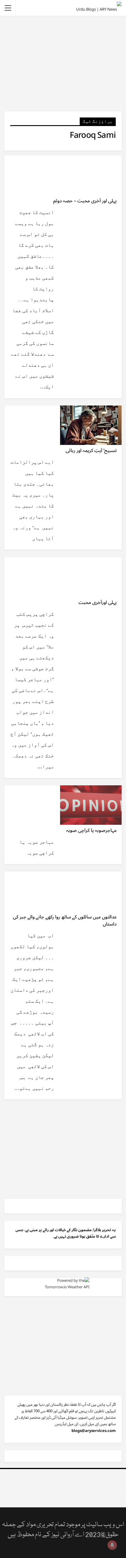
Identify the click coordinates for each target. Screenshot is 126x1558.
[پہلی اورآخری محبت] (91, 577)
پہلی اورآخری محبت (98, 602)
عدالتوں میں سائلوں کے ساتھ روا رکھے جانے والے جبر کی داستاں (65, 920)
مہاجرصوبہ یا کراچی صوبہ (91, 830)
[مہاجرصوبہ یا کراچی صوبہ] (91, 805)
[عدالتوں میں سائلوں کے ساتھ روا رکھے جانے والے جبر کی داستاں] (91, 891)
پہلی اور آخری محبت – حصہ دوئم (85, 201)
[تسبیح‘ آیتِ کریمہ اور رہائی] (91, 425)
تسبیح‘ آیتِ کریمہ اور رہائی (91, 451)
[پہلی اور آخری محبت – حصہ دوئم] (91, 175)
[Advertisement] (63, 63)
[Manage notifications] (112, 1545)
